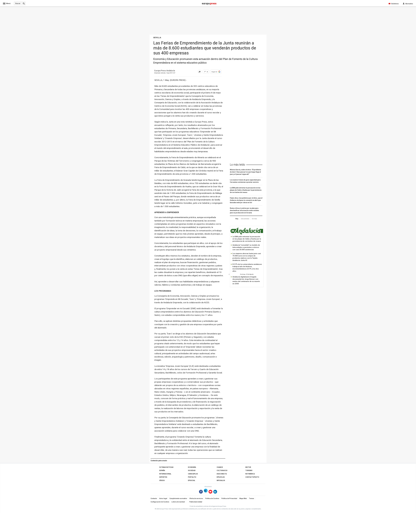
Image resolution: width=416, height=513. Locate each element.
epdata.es (221, 477)
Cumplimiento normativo (178, 498)
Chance (220, 467)
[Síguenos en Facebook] (201, 492)
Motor (248, 467)
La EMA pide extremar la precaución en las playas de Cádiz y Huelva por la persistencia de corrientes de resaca (246, 238)
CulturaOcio (222, 470)
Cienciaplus (193, 474)
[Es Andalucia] (247, 234)
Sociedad (192, 470)
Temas (251, 498)
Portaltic (192, 477)
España (162, 470)
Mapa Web (243, 498)
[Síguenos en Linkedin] (215, 492)
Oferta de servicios (196, 498)
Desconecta (222, 474)
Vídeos (162, 480)
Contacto (154, 498)
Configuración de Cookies (160, 502)
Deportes (163, 477)
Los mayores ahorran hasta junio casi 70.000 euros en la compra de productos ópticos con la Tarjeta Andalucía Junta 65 (246, 257)
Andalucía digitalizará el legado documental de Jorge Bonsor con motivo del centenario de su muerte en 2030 (246, 280)
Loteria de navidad (178, 502)
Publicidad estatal (195, 502)
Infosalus (221, 480)
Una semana (245, 219)
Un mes (254, 219)
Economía (192, 467)
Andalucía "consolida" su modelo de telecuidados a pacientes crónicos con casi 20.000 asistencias (246, 247)
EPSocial (191, 480)
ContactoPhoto (252, 477)
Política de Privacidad (229, 498)
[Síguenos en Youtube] (210, 492)
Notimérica (250, 474)
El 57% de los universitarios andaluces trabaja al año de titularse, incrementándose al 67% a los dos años (247, 267)
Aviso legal (163, 498)
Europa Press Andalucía (164, 71)
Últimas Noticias (166, 467)
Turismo (248, 470)
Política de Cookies (212, 498)
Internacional (165, 474)
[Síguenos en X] (205, 492)
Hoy (236, 219)
